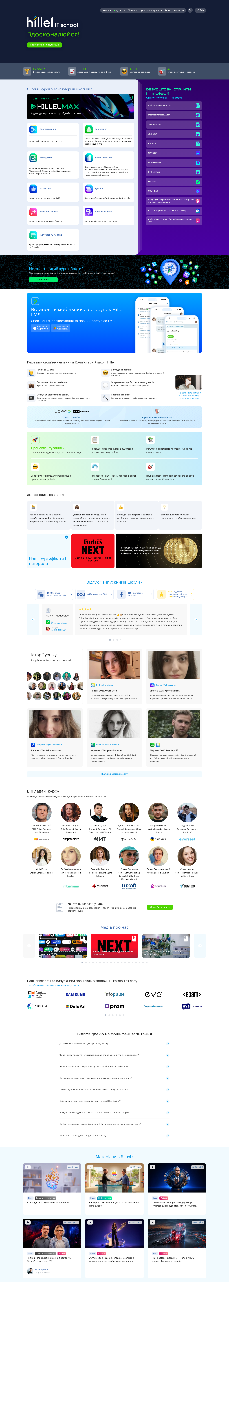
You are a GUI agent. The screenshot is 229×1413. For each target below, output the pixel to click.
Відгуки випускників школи (113, 582)
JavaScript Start (174, 124)
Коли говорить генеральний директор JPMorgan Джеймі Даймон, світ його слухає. (177, 1189)
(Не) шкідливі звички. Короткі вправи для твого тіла (174, 220)
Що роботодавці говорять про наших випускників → (54, 985)
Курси (119, 10)
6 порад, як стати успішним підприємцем (52, 1189)
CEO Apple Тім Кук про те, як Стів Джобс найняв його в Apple (114, 1189)
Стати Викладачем (160, 907)
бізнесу (132, 10)
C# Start (174, 144)
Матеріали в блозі (113, 1157)
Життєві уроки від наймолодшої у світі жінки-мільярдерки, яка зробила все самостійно (114, 1248)
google (60, 328)
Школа (105, 10)
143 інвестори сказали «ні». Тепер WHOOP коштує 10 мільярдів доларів (177, 1248)
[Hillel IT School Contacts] (190, 10)
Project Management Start (174, 105)
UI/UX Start (174, 191)
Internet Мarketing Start (174, 115)
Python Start (174, 172)
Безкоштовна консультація (44, 45)
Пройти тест (43, 280)
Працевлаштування (151, 10)
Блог (168, 10)
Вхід (202, 10)
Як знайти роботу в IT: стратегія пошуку (174, 211)
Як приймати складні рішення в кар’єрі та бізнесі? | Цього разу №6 (52, 1248)
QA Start (174, 182)
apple (40, 328)
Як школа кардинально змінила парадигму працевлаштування (189, 396)
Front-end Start (174, 163)
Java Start (174, 134)
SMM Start (174, 153)
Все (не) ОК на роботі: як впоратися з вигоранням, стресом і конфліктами (174, 201)
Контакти (179, 10)
